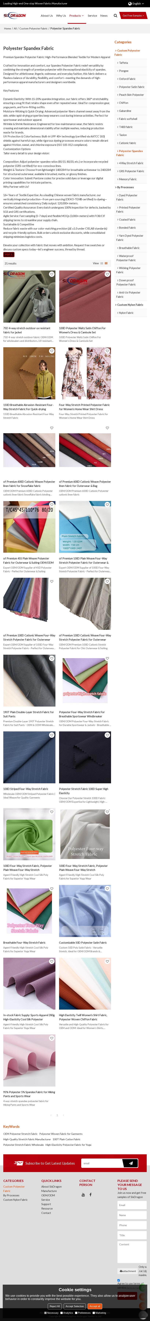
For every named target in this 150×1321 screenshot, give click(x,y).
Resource (47, 1208)
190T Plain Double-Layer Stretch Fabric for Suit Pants (28, 714)
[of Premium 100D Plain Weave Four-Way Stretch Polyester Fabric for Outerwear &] (85, 527)
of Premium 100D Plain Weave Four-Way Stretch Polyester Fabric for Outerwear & (83, 560)
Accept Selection (75, 1306)
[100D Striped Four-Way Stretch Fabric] (29, 757)
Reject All (55, 1306)
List (102, 263)
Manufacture (49, 1191)
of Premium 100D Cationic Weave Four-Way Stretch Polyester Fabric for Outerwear (29, 637)
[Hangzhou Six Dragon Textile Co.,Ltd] (14, 15)
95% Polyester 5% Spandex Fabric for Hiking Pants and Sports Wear (29, 1094)
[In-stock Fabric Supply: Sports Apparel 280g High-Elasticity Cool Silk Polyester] (29, 984)
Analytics (68, 1312)
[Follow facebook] (90, 1194)
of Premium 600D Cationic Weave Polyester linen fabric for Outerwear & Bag (85, 483)
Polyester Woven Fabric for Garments (60, 1133)
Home (7, 28)
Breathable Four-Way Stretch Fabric (24, 942)
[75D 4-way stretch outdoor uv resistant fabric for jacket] (29, 296)
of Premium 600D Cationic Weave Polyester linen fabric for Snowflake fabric (29, 483)
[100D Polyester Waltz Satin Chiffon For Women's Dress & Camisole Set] (85, 296)
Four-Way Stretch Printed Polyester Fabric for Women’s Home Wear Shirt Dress (84, 407)
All (15, 28)
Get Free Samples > (133, 15)
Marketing (100, 1312)
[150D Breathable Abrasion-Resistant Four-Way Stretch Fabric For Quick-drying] (29, 373)
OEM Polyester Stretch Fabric (20, 1133)
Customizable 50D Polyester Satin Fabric (83, 942)
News (104, 15)
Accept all (95, 1306)
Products (75, 15)
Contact (46, 1212)
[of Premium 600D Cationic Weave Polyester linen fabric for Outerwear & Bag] (85, 450)
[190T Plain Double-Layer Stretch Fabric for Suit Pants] (29, 681)
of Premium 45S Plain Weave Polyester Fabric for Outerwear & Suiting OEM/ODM (28, 560)
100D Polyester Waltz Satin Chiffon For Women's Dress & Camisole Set (82, 330)
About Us (47, 15)
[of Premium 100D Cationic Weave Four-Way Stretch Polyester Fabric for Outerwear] (29, 604)
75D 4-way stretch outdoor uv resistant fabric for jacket (26, 330)
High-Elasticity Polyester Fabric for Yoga (68, 1144)
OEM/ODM (48, 1195)
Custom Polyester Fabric (33, 28)
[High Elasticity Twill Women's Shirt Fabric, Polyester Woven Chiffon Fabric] (85, 984)
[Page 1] (51, 1115)
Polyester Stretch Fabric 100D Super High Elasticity (83, 791)
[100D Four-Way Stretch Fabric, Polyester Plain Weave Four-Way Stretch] (29, 834)
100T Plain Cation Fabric (66, 1139)
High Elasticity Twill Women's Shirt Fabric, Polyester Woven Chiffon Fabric (83, 1017)
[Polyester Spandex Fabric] (8, 255)
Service (92, 15)
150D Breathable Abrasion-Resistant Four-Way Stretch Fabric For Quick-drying (28, 407)
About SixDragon (51, 1186)
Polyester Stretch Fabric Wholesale (23, 1144)
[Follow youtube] (83, 1194)
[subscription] (129, 1163)
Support (46, 1204)
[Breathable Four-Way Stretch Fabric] (29, 911)
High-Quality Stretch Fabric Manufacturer (27, 1139)
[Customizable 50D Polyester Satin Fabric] (85, 911)
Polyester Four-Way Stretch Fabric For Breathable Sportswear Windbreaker (82, 714)
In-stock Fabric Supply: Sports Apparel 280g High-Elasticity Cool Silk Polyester (29, 1017)
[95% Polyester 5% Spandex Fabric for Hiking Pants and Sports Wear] (29, 1060)
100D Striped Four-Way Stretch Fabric (25, 788)
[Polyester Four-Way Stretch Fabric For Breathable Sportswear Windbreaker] (85, 681)
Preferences (84, 1312)
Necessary (53, 1312)
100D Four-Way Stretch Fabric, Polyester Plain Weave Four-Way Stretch (27, 868)
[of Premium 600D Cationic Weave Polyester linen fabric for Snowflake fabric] (29, 450)
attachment (129, 1271)
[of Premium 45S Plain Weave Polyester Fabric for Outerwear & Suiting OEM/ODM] (29, 527)
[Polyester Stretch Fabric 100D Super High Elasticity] (85, 757)
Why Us (61, 15)
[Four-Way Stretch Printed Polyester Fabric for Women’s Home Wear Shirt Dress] (85, 373)
